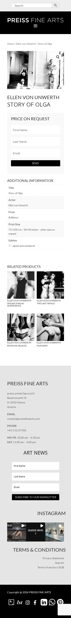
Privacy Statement (53, 558)
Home (10, 43)
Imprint (59, 562)
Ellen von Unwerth (26, 43)
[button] (58, 57)
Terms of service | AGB (50, 567)
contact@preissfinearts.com (23, 418)
